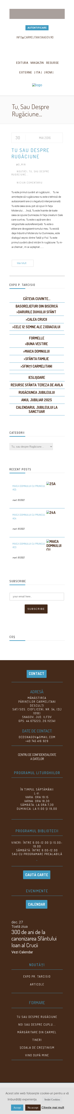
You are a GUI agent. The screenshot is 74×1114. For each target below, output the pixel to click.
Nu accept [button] (33, 1107)
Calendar (36, 904)
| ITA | (38, 72)
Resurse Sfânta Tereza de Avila (37, 385)
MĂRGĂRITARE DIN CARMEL (37, 1032)
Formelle (36, 338)
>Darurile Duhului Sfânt (36, 312)
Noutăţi (22, 171)
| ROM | (48, 72)
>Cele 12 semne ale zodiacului (36, 327)
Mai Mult (21, 263)
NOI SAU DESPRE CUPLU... (37, 1024)
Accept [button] (17, 1107)
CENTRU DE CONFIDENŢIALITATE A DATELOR (37, 757)
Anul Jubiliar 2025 (36, 400)
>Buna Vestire (36, 344)
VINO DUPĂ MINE (37, 1055)
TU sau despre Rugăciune (30, 153)
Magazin (37, 62)
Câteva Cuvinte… (36, 299)
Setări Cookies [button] (52, 1099)
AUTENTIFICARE (37, 27)
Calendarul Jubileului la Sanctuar (36, 409)
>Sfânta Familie (36, 359)
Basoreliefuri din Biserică (37, 306)
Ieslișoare (36, 377)
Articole (37, 984)
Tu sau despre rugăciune (37, 1017)
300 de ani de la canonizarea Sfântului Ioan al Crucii (34, 938)
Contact (36, 673)
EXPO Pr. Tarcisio (37, 976)
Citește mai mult (52, 1107)
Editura (22, 62)
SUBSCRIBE (36, 609)
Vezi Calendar (22, 952)
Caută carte (36, 875)
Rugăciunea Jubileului (37, 392)
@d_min (21, 164)
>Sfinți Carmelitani (36, 366)
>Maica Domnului (36, 351)
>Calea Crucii (36, 319)
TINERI (37, 1040)
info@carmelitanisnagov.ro (35, 37)
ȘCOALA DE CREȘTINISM (37, 1047)
